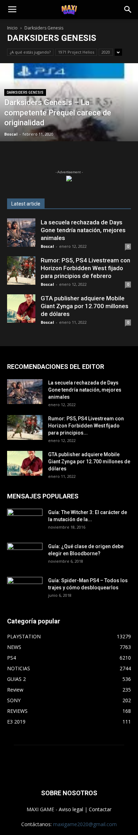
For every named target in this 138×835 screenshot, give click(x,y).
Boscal (11, 134)
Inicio (12, 28)
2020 (106, 52)
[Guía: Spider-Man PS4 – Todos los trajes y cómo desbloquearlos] (24, 587)
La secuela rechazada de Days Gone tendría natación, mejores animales (83, 230)
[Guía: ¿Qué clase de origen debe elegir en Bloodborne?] (24, 553)
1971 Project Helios (76, 52)
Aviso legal (71, 809)
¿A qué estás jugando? (30, 52)
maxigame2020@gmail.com (85, 824)
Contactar (100, 809)
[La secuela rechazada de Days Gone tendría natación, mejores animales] (21, 232)
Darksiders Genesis (25, 92)
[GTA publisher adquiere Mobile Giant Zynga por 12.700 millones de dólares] (21, 308)
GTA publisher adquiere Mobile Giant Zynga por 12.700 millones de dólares (84, 306)
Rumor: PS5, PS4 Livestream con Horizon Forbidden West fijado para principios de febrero (85, 268)
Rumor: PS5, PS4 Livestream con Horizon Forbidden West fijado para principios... (86, 426)
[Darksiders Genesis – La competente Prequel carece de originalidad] (69, 132)
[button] (128, 9)
